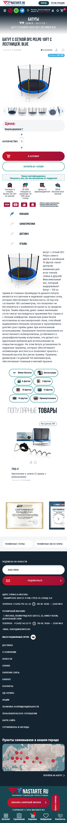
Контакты (7, 686)
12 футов (48, 390)
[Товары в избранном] (58, 10)
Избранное (46, 819)
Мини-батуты (25, 373)
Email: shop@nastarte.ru (16, 629)
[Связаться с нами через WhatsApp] (16, 10)
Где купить (8, 693)
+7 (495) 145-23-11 (22, 623)
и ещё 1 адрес (44, 11)
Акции (5, 700)
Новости (7, 659)
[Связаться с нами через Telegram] (22, 10)
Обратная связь (10, 673)
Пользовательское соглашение (19, 714)
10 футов (26, 390)
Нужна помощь (55, 803)
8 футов (46, 381)
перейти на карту (52, 775)
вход (44, 3)
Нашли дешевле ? (14, 129)
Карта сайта (8, 720)
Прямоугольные (48, 398)
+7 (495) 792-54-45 (22, 604)
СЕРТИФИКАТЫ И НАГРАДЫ (15, 727)
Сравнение (19, 819)
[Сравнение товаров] (53, 10)
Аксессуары (50, 373)
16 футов (23, 398)
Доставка (7, 645)
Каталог (6, 679)
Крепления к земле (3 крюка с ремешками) (29, 475)
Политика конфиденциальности (20, 707)
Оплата (6, 666)
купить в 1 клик (34, 166)
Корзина (32, 819)
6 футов (26, 381)
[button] (62, 111)
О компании (9, 652)
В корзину (33, 156)
